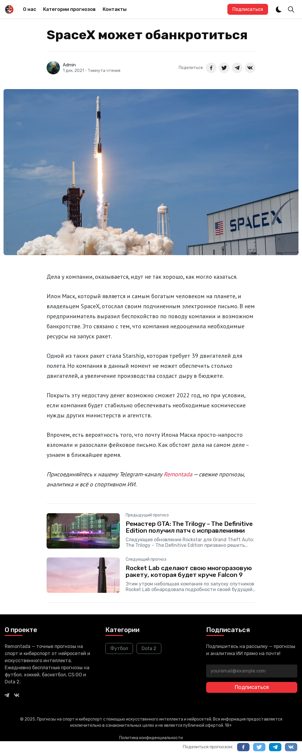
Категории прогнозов (69, 9)
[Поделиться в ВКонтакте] (250, 68)
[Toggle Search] (291, 9)
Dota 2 (149, 648)
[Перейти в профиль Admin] (53, 67)
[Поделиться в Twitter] (224, 68)
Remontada (178, 474)
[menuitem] (29, 9)
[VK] (17, 694)
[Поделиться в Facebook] (211, 68)
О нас (29, 9)
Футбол (119, 648)
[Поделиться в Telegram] (237, 68)
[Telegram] (7, 694)
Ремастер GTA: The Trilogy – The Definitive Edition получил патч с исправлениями (189, 527)
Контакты (115, 9)
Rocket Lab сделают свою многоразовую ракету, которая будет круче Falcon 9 (189, 571)
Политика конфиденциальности (151, 737)
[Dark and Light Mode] (279, 9)
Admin (69, 65)
